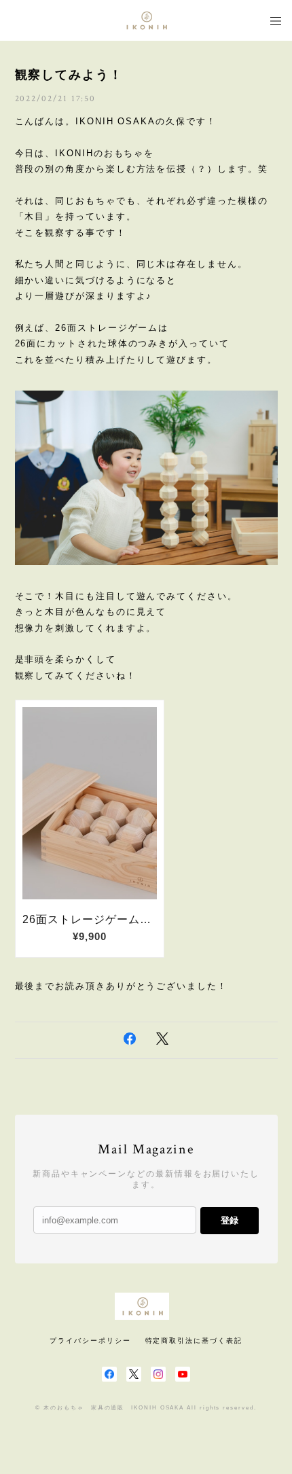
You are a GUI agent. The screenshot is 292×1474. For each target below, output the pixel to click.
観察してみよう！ (69, 75)
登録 (229, 1220)
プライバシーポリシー (90, 1340)
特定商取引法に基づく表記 (193, 1340)
